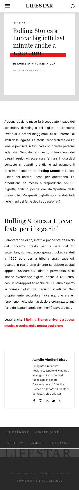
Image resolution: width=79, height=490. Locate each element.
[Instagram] (40, 400)
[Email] (68, 81)
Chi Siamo (46, 473)
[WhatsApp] (47, 81)
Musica (20, 23)
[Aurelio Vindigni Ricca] (19, 379)
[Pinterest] (37, 81)
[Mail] (53, 400)
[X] (27, 81)
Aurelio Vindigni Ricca (36, 63)
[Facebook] (17, 81)
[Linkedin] (58, 81)
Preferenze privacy (23, 473)
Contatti (62, 473)
